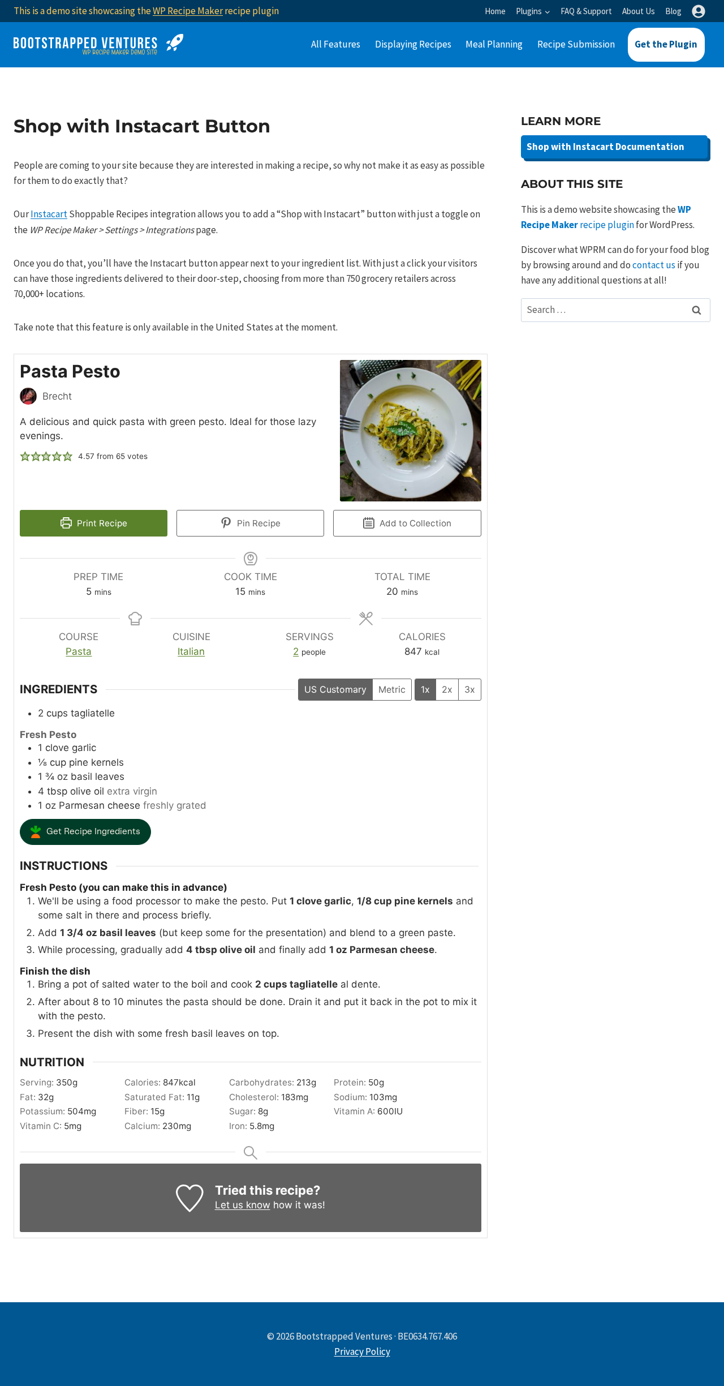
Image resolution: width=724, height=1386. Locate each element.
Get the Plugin (666, 44)
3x (469, 689)
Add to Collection (414, 523)
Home (495, 11)
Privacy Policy (362, 1351)
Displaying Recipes (413, 44)
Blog (673, 11)
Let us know (242, 1205)
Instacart (49, 214)
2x (447, 689)
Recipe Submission (576, 44)
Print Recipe (101, 523)
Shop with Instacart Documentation (605, 146)
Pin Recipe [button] (258, 523)
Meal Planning (494, 44)
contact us (653, 265)
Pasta (79, 651)
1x (425, 689)
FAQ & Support (586, 11)
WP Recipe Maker (188, 11)
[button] (25, 456)
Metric (392, 689)
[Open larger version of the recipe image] (410, 430)
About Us (638, 11)
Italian (191, 651)
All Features (335, 44)
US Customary (335, 689)
